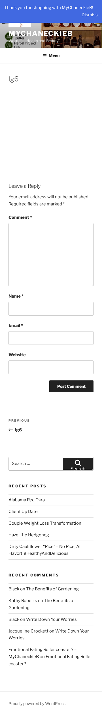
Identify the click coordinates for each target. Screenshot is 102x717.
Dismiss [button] (90, 14)
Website (17, 354)
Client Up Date (23, 511)
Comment (20, 217)
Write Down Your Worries (51, 619)
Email (15, 325)
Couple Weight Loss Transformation (44, 523)
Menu (54, 55)
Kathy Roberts (22, 600)
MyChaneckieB (40, 33)
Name (16, 296)
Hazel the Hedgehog (28, 534)
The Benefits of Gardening (52, 589)
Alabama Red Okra (26, 499)
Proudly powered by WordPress (36, 703)
